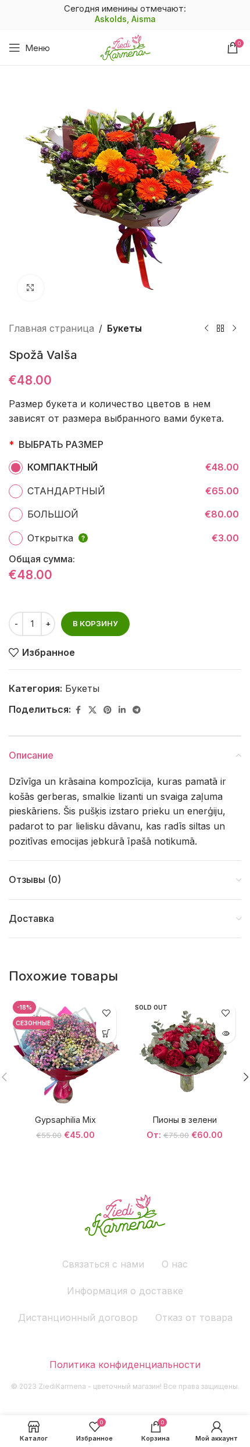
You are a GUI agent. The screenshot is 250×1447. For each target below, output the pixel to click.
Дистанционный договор (78, 1317)
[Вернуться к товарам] (220, 329)
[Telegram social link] (136, 710)
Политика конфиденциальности (125, 1364)
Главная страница (51, 328)
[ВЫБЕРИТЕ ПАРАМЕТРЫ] (106, 1033)
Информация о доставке (125, 1291)
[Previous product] (206, 329)
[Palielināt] (30, 288)
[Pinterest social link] (107, 710)
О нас (175, 1264)
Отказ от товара (194, 1317)
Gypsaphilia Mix (65, 1120)
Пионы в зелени (185, 1120)
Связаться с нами (103, 1264)
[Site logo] (125, 46)
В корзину (95, 623)
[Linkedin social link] (122, 710)
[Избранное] (106, 1013)
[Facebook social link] (78, 710)
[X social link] (92, 710)
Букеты (124, 328)
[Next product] (234, 329)
